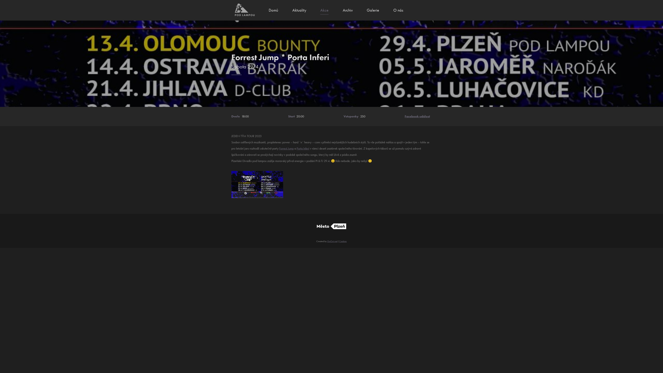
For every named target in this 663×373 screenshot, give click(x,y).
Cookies (343, 241)
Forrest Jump (286, 148)
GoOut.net (332, 241)
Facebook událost (417, 116)
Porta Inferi (303, 148)
